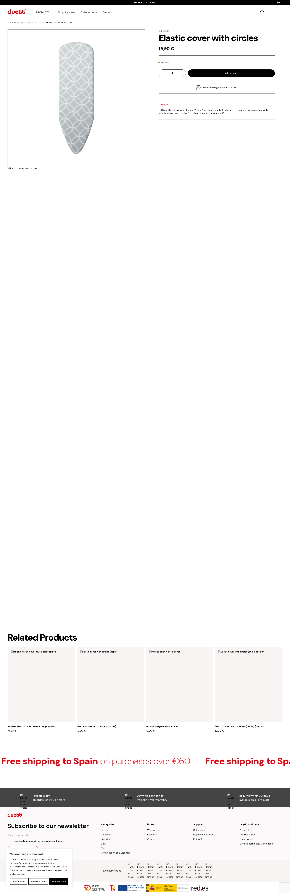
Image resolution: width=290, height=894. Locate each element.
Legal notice (246, 839)
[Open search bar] (261, 11)
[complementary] (39, 868)
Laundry (19, 22)
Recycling (106, 834)
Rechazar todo (38, 881)
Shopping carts (66, 12)
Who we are (153, 830)
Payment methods (203, 834)
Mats (103, 848)
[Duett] (17, 11)
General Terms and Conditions (256, 843)
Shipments (199, 830)
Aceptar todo (59, 881)
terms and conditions (51, 841)
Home (11, 22)
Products (43, 12)
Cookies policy (248, 834)
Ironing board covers (35, 22)
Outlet (106, 12)
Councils (152, 834)
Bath (103, 843)
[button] (279, 640)
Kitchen (105, 830)
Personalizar (19, 881)
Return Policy (200, 839)
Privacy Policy (247, 830)
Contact (151, 839)
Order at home (89, 12)
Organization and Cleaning (115, 852)
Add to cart (231, 73)
